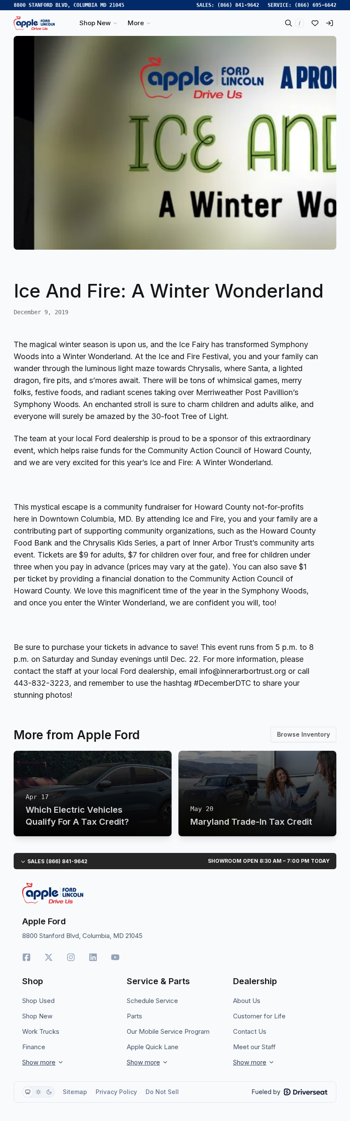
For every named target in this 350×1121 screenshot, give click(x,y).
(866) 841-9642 (238, 5)
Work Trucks (40, 1031)
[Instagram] (71, 957)
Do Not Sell (162, 1091)
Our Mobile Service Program (168, 1031)
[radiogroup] (38, 1092)
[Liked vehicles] (315, 23)
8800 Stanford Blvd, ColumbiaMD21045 (69, 5)
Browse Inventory (303, 734)
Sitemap (75, 1091)
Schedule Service (152, 1001)
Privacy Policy (116, 1091)
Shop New (37, 1016)
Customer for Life (259, 1016)
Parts (134, 1016)
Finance (33, 1047)
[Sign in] (329, 23)
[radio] (28, 1092)
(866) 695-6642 (315, 5)
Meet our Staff (254, 1047)
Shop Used (38, 1001)
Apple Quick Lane (152, 1047)
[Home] (34, 23)
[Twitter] (48, 957)
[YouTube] (115, 957)
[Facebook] (26, 957)
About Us (246, 1001)
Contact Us (249, 1031)
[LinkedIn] (93, 957)
